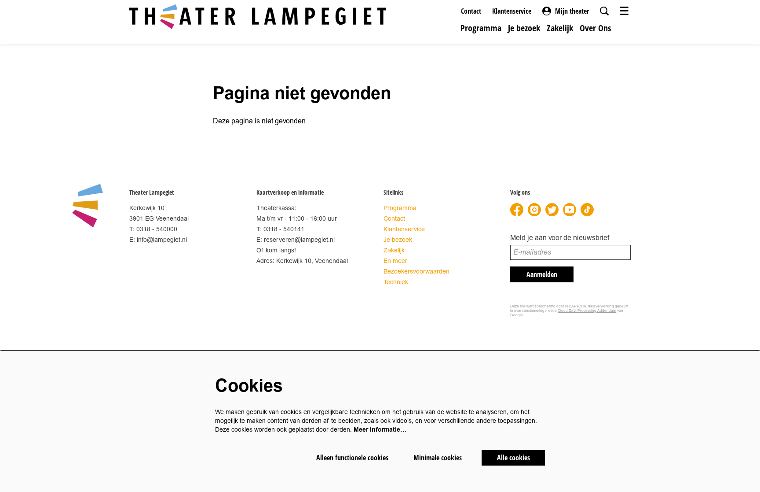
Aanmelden (541, 274)
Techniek (396, 282)
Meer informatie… (380, 429)
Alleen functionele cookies (352, 457)
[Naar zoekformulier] (604, 11)
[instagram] (534, 209)
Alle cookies (513, 457)
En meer (395, 261)
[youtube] (569, 209)
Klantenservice (511, 11)
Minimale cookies (437, 457)
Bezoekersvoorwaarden (416, 271)
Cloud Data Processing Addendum (587, 310)
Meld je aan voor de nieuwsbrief (559, 237)
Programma (400, 208)
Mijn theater (572, 11)
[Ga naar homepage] (257, 16)
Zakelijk (394, 250)
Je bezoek (398, 240)
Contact (471, 11)
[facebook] (516, 209)
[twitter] (552, 209)
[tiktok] (587, 209)
